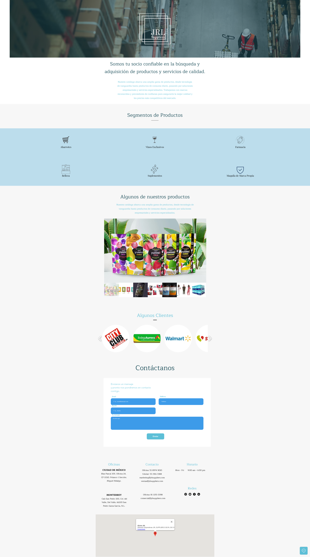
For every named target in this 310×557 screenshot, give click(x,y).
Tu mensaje (116, 415)
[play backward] (100, 338)
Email (114, 396)
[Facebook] (194, 494)
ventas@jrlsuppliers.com (152, 481)
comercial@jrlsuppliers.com (153, 498)
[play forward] (210, 338)
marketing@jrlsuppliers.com (152, 477)
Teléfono (163, 396)
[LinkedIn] (198, 494)
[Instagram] (185, 494)
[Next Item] (202, 250)
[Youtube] (190, 494)
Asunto (114, 406)
